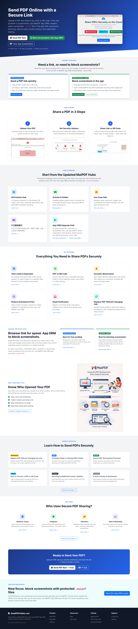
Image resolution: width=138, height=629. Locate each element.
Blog (71, 616)
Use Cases (73, 619)
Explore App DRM (78, 94)
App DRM (52, 619)
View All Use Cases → (69, 538)
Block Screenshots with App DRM (48, 38)
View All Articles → (69, 490)
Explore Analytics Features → (19, 411)
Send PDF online (16, 94)
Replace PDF (95, 616)
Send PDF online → (69, 347)
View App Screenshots (23, 44)
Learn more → (15, 284)
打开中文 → (14, 233)
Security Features (96, 622)
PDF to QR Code (96, 619)
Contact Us (114, 616)
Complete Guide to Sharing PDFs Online (67, 458)
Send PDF (52, 616)
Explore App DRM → (75, 238)
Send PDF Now (19, 38)
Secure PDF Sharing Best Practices (107, 458)
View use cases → (99, 208)
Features (52, 622)
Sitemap (114, 619)
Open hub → (15, 208)
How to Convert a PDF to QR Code (24, 476)
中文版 (84, 567)
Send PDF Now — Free (63, 567)
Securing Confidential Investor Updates (67, 476)
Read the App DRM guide (117, 593)
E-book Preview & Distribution (105, 476)
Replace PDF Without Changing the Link (26, 458)
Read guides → (57, 208)
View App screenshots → (60, 238)
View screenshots (91, 94)
